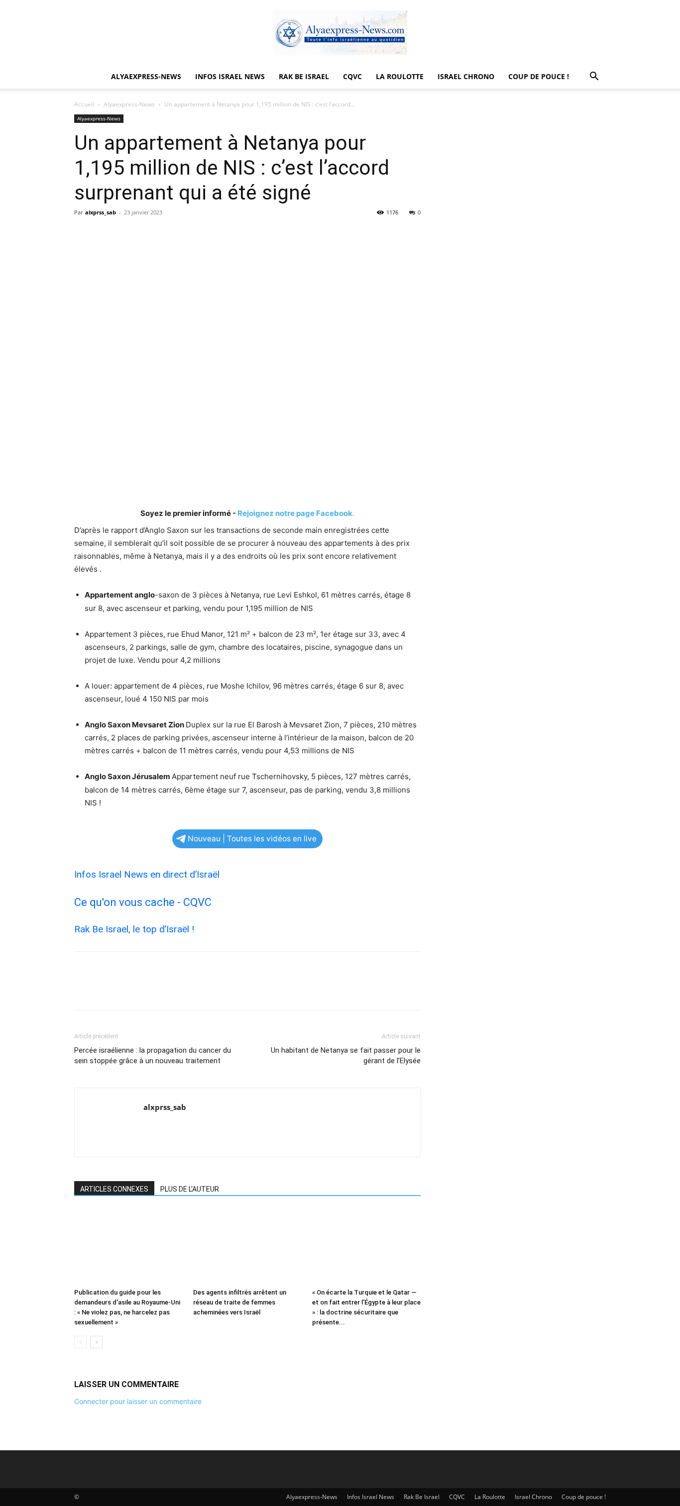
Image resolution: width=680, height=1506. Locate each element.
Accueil (84, 104)
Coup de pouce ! (538, 76)
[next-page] (96, 1342)
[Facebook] (84, 235)
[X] (107, 235)
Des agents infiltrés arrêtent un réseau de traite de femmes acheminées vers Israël (239, 1302)
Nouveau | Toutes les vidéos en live (252, 838)
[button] (594, 77)
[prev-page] (80, 1342)
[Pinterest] (130, 235)
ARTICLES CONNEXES (114, 1189)
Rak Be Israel (304, 76)
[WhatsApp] (153, 235)
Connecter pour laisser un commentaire (138, 1401)
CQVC (352, 76)
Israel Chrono (466, 76)
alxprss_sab (100, 212)
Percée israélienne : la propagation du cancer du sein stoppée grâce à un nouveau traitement (152, 1055)
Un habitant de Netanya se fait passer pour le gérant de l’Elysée (346, 1055)
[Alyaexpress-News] (340, 32)
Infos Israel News (230, 76)
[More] (176, 235)
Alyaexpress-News (146, 76)
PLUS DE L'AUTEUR (189, 1189)
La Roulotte (400, 76)
